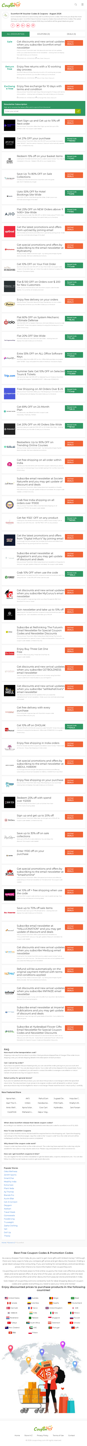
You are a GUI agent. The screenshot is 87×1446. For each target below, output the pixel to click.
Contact (71, 1435)
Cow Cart (43, 1107)
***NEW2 (71, 140)
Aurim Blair (9, 1199)
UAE (35, 1328)
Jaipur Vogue (43, 1112)
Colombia (35, 1303)
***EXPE (71, 193)
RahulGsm (43, 1098)
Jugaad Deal (59, 1098)
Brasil (76, 1298)
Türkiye (14, 1323)
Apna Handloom (12, 1098)
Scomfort (20, 1242)
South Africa (35, 1323)
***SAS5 (71, 355)
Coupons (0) (43, 34)
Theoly (7, 1236)
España (56, 1303)
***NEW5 (71, 519)
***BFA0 (71, 426)
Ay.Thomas (9, 1192)
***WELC (71, 574)
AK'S (28, 1098)
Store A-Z (11, 1242)
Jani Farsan (75, 1107)
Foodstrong (9, 1219)
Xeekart (7, 1209)
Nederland (14, 1318)
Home (4, 1242)
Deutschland (76, 1303)
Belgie (55, 1298)
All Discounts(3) (15, 34)
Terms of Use (58, 1435)
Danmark (14, 1308)
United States (13, 1298)
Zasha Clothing (11, 1226)
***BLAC (71, 319)
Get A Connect (10, 1202)
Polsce (35, 1333)
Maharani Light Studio (27, 1112)
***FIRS (71, 211)
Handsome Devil (43, 1103)
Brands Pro (9, 1195)
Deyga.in (8, 1205)
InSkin (27, 1103)
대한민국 (13, 1313)
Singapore (55, 1318)
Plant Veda (9, 1188)
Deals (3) (71, 34)
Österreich (55, 1323)
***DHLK (71, 727)
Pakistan (34, 1318)
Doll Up (7, 1232)
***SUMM (71, 373)
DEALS (70, 43)
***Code (71, 266)
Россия (76, 1318)
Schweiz (76, 1323)
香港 (14, 1333)
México (77, 1313)
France (35, 1308)
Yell (5, 1229)
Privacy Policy (42, 1435)
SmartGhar (9, 1178)
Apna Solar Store (27, 1107)
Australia (34, 1298)
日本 (76, 1308)
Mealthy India (10, 1182)
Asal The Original (12, 1103)
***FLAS (71, 337)
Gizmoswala (9, 1215)
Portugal (55, 1328)
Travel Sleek (9, 1212)
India (35, 1313)
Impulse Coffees (75, 1098)
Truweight (9, 1222)
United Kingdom (55, 1308)
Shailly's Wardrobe (75, 1103)
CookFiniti (11, 1112)
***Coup (71, 283)
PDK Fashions (59, 1103)
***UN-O (71, 408)
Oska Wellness (10, 1171)
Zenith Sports (10, 1175)
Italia (56, 1313)
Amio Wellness (12, 1107)
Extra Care (8, 1185)
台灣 (76, 1328)
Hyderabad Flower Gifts (59, 1107)
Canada (14, 1303)
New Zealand (13, 1328)
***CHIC (71, 158)
